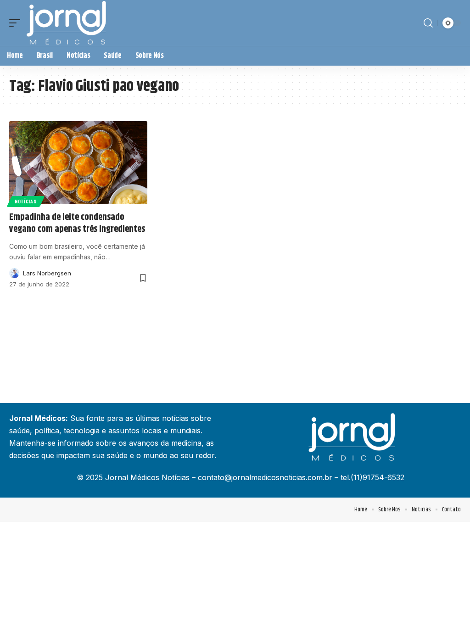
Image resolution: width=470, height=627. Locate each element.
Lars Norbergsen (47, 273)
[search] (428, 23)
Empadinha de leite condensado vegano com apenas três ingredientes (77, 223)
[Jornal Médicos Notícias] (67, 23)
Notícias (26, 201)
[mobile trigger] (17, 23)
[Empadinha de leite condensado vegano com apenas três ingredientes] (78, 162)
